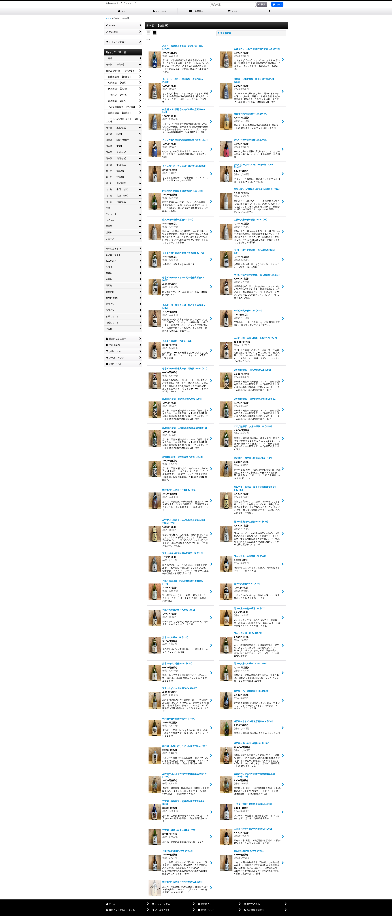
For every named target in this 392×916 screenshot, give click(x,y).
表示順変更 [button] (225, 33)
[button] (269, 11)
